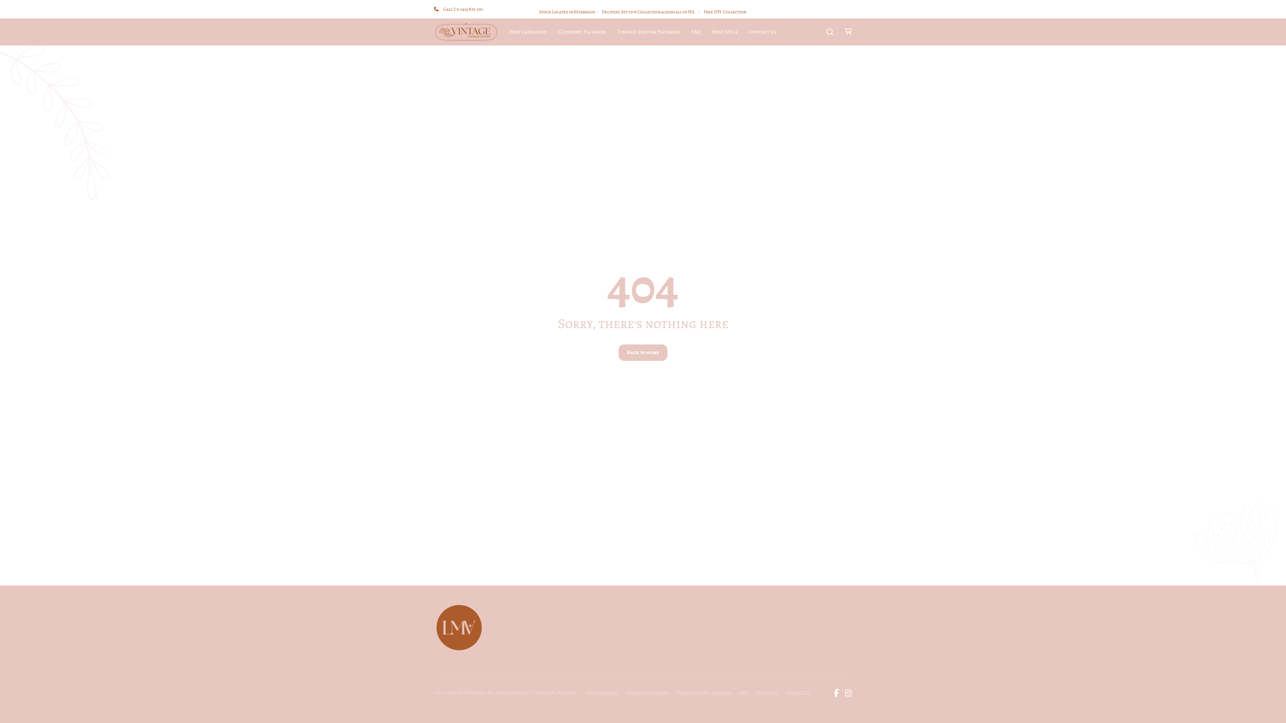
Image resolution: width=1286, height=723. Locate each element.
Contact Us (763, 31)
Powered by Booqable (554, 692)
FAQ (696, 31)
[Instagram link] (848, 693)
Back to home (643, 352)
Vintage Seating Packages (648, 31)
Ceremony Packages (582, 31)
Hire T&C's (724, 31)
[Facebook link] (836, 693)
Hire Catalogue (528, 31)
